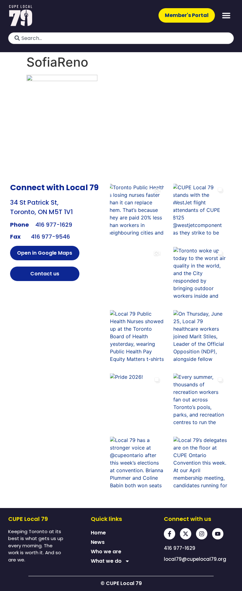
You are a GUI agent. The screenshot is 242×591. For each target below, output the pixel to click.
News (98, 542)
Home (98, 532)
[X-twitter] (185, 533)
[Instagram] (201, 533)
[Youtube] (217, 533)
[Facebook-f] (169, 533)
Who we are (106, 551)
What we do (106, 561)
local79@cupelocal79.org (195, 559)
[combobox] (121, 38)
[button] (226, 15)
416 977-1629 (53, 225)
